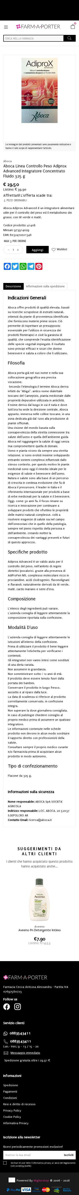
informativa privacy (41, 1163)
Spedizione (10, 1085)
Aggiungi (37, 250)
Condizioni (10, 1098)
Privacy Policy (12, 1110)
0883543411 (20, 1033)
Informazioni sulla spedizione (45, 286)
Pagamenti (10, 1091)
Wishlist (62, 249)
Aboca (7, 161)
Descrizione (13, 286)
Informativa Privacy (16, 1123)
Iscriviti (69, 1155)
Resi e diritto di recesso (19, 1104)
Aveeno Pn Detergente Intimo (39, 930)
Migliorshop (41, 1180)
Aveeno (39, 926)
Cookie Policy (12, 1116)
